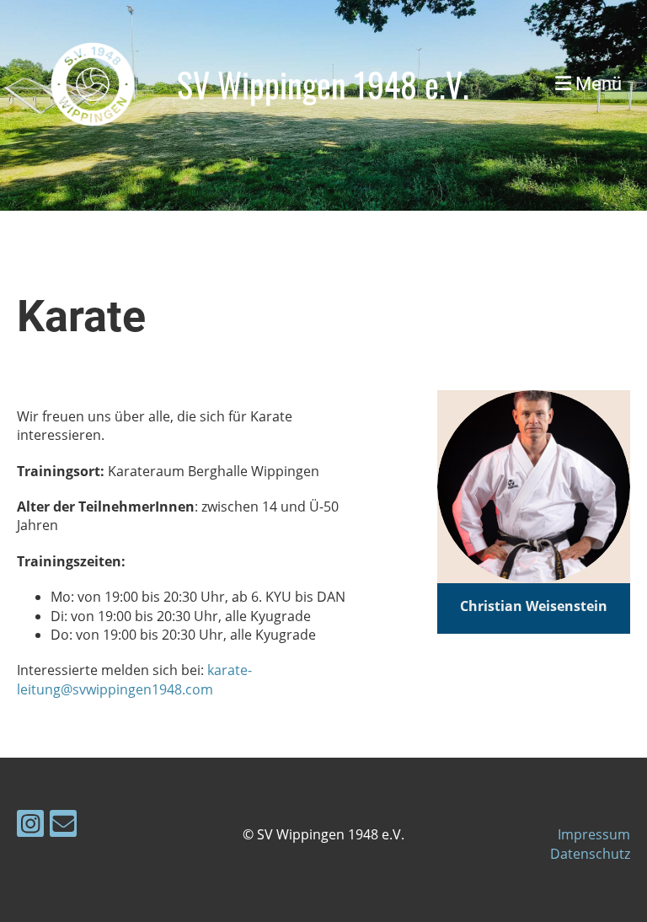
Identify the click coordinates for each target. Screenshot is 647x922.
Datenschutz (590, 853)
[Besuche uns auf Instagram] (30, 826)
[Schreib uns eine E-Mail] (63, 826)
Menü (596, 83)
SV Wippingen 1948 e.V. (323, 84)
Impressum (594, 834)
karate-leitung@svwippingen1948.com (134, 679)
